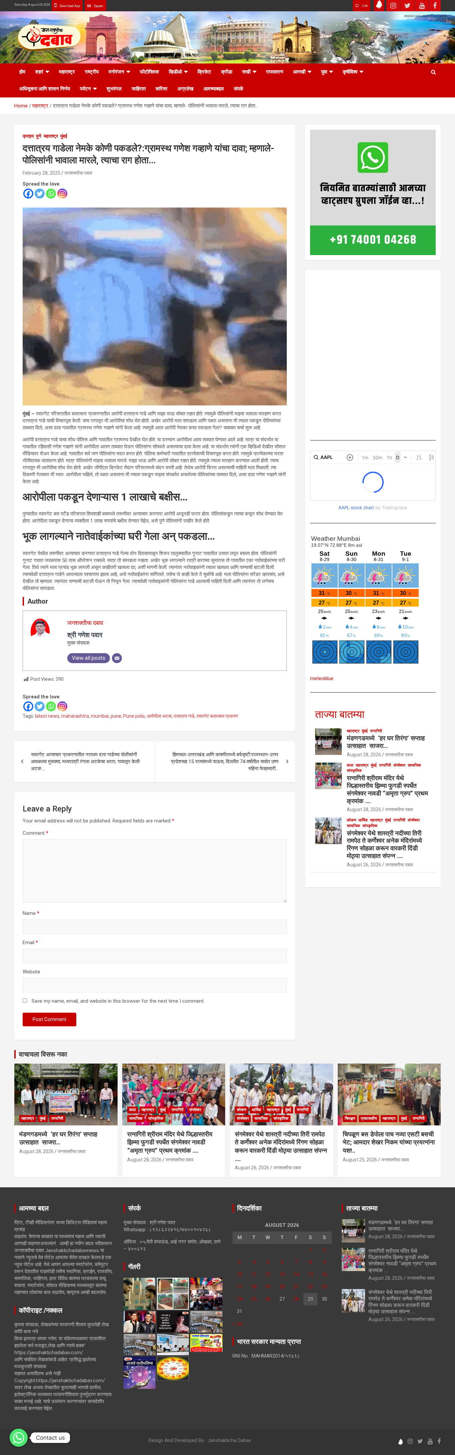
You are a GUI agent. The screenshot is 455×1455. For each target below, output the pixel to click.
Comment (35, 833)
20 (282, 1287)
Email (30, 943)
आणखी (299, 72)
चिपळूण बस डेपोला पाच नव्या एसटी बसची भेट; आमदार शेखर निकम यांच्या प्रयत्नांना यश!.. (389, 1142)
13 (282, 1274)
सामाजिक (414, 765)
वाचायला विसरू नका (43, 1054)
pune (116, 716)
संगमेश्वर (399, 765)
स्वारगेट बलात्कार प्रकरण (217, 716)
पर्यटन (85, 89)
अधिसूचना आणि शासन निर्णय (44, 89)
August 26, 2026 (364, 864)
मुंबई (63, 136)
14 (296, 1274)
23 (324, 1287)
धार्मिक (363, 820)
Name (31, 913)
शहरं (39, 72)
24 (239, 1299)
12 (267, 1274)
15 (310, 1274)
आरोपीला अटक (159, 716)
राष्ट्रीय (92, 72)
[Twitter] (40, 194)
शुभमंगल (114, 89)
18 (253, 1287)
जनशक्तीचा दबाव (78, 173)
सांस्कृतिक (354, 770)
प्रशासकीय (369, 1118)
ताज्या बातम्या (339, 714)
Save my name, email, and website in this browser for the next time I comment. (118, 1001)
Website (31, 972)
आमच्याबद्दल (214, 89)
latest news (47, 716)
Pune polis (134, 716)
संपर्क (238, 89)
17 (239, 1287)
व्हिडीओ (175, 72)
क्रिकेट (204, 72)
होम (22, 72)
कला (350, 765)
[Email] (117, 658)
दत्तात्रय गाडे (184, 716)
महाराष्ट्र (67, 72)
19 (267, 1287)
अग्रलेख (186, 89)
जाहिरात (139, 89)
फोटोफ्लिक (149, 72)
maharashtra (75, 716)
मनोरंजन (116, 72)
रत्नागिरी (376, 731)
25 (253, 1299)
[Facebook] (28, 194)
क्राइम (28, 136)
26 (267, 1299)
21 (296, 1287)
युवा (324, 72)
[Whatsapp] (51, 194)
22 (310, 1287)
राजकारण (274, 72)
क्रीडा (226, 72)
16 (324, 1274)
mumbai (100, 716)
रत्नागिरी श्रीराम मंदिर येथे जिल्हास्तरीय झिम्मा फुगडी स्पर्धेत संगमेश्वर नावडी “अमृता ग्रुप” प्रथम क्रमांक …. (387, 789)
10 (239, 1274)
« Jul (237, 1324)
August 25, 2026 (360, 1159)
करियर (162, 89)
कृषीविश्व (350, 72)
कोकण (351, 820)
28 (296, 1299)
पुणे (38, 136)
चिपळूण (350, 1118)
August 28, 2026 (364, 754)
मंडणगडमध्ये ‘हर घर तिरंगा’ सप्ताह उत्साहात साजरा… (386, 742)
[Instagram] (62, 194)
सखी (246, 72)
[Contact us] (19, 1438)
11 (253, 1274)
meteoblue (321, 678)
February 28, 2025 (41, 173)
